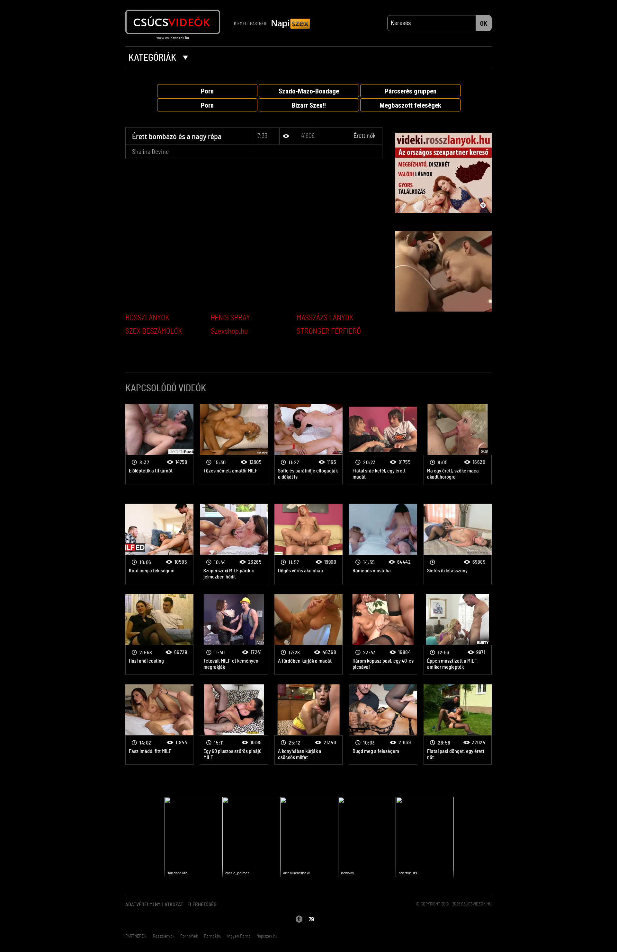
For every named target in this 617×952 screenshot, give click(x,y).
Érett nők (364, 136)
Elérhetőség (202, 904)
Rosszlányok (163, 936)
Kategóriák (153, 58)
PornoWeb (189, 936)
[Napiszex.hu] (291, 24)
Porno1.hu (212, 936)
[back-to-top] (494, 932)
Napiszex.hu (267, 936)
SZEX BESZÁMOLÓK (153, 331)
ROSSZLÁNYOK (147, 318)
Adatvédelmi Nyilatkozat (154, 904)
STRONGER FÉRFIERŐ (329, 331)
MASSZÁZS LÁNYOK (325, 318)
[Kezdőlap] (172, 22)
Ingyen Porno (239, 936)
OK (483, 24)
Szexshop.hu (229, 331)
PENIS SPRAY (230, 318)
